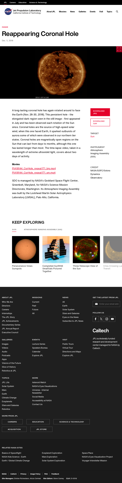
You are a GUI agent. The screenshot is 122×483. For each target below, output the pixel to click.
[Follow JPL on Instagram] (107, 319)
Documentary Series (11, 324)
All (33, 313)
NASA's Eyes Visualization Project (97, 456)
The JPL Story (8, 317)
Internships (7, 313)
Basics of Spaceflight (11, 453)
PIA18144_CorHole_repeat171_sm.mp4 (34, 172)
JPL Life (5, 382)
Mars (4, 390)
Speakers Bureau (40, 347)
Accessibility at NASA (42, 400)
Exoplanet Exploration (52, 453)
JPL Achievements (10, 321)
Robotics (6, 409)
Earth (64, 305)
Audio (4, 351)
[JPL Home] (27, 11)
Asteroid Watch (39, 382)
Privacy (23, 474)
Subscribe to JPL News (72, 321)
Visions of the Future (11, 363)
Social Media (38, 396)
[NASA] (8, 11)
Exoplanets (7, 401)
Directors (6, 305)
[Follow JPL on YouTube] (112, 319)
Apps (4, 359)
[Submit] (96, 304)
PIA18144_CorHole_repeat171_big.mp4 (34, 168)
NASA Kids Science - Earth (14, 456)
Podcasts (6, 355)
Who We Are (7, 301)
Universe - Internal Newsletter (40, 391)
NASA (4, 474)
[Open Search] (117, 12)
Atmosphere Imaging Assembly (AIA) (43, 229)
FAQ (46, 474)
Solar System (68, 309)
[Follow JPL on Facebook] (95, 319)
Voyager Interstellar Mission (94, 460)
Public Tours (68, 344)
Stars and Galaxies (70, 313)
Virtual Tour (67, 347)
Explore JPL (37, 355)
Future (35, 309)
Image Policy (35, 474)
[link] (61, 72)
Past (34, 305)
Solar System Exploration (53, 460)
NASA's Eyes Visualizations (44, 386)
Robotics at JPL (9, 370)
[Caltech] (101, 330)
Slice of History (9, 366)
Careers (5, 309)
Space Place (87, 453)
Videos (5, 347)
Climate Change (9, 397)
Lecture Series (38, 344)
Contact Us (37, 404)
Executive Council (10, 332)
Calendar (36, 351)
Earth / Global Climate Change (16, 460)
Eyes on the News (70, 317)
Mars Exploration (49, 456)
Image (5, 27)
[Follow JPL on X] (101, 319)
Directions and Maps (71, 351)
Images (5, 344)
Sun (92, 136)
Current (35, 301)
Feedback (55, 474)
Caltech (13, 474)
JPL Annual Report (10, 328)
